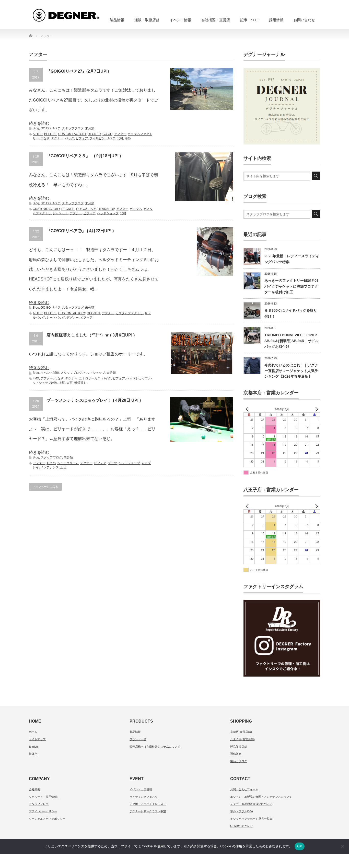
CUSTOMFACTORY (46, 209)
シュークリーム (68, 463)
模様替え (80, 383)
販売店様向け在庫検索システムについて (155, 746)
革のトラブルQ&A (241, 811)
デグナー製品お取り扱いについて (251, 803)
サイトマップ (37, 739)
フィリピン (97, 138)
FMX (36, 378)
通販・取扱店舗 (146, 20)
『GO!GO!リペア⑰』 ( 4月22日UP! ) (80, 231)
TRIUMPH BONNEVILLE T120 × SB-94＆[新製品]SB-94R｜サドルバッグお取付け (291, 341)
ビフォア (82, 138)
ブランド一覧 (138, 739)
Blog (36, 128)
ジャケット (60, 213)
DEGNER (94, 134)
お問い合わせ (304, 20)
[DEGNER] (75, 13)
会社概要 (34, 789)
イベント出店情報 (141, 789)
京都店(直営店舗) (241, 731)
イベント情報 (180, 20)
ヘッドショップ (108, 213)
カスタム (136, 209)
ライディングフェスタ (144, 796)
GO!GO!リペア (86, 209)
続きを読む (39, 123)
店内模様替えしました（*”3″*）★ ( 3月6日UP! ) (90, 335)
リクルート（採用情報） (44, 796)
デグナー (57, 138)
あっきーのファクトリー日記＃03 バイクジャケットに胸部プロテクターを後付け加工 (291, 286)
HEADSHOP (106, 209)
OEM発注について (241, 825)
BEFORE (50, 134)
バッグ (69, 138)
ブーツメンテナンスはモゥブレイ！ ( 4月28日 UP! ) (93, 400)
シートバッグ (55, 317)
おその (51, 463)
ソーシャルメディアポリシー (47, 818)
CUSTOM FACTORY (72, 134)
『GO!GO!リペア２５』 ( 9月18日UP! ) (83, 156)
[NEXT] (315, 409)
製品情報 (117, 20)
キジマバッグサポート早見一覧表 (251, 818)
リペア (110, 138)
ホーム (33, 731)
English (33, 746)
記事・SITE (249, 20)
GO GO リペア (51, 128)
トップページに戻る (45, 486)
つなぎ (45, 138)
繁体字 (33, 753)
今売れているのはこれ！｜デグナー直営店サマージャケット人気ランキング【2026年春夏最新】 (291, 371)
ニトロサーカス (89, 378)
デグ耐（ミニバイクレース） (148, 803)
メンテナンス (49, 467)
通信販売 (235, 753)
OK (299, 846)
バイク (106, 378)
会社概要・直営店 (215, 20)
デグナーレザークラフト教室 (148, 811)
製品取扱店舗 (238, 746)
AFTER (38, 134)
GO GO (107, 134)
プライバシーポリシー (43, 811)
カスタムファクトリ (129, 313)
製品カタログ (238, 761)
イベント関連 (50, 373)
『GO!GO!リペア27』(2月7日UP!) (77, 71)
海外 (128, 138)
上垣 (62, 383)
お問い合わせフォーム (244, 789)
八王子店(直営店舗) (242, 739)
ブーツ (112, 463)
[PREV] (248, 409)
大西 (69, 383)
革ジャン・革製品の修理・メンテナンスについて (261, 796)
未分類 (89, 128)
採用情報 (276, 20)
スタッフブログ (73, 128)
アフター (120, 134)
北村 (120, 138)
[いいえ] (342, 846)
